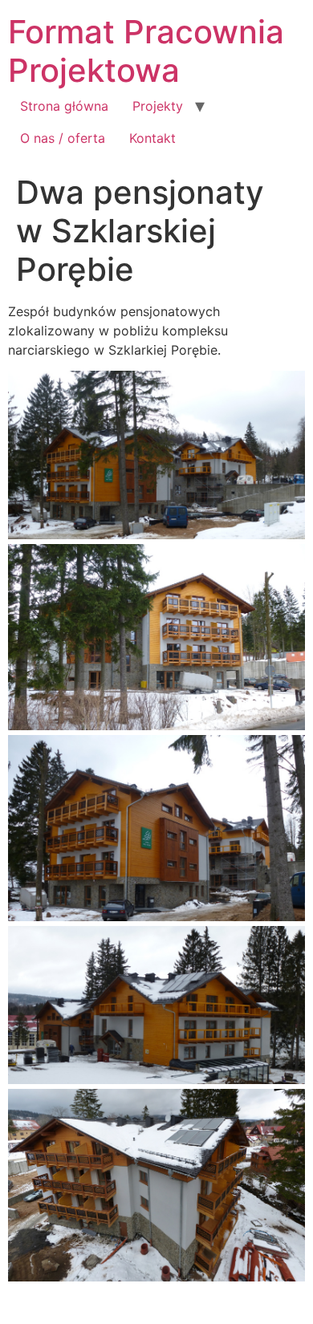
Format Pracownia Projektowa (146, 51)
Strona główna (64, 106)
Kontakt (152, 138)
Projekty (157, 106)
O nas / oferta (62, 138)
